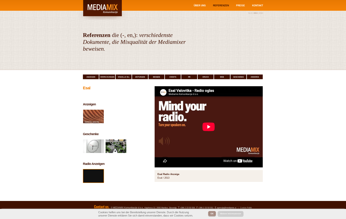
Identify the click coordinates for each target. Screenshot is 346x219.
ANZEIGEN (90, 77)
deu (256, 13)
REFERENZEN (221, 5)
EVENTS (173, 77)
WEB (222, 77)
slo (250, 13)
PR (189, 77)
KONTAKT (257, 5)
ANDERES (255, 77)
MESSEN (156, 77)
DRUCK (206, 77)
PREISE (240, 5)
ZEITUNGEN (140, 77)
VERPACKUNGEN (107, 77)
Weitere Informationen (230, 214)
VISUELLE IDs (123, 77)
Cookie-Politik (246, 208)
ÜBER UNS (200, 5)
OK (212, 214)
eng (261, 13)
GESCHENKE (238, 77)
